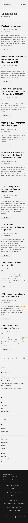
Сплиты (3, 448)
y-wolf (4, 29)
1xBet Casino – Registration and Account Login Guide (12, 227)
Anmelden (3, 456)
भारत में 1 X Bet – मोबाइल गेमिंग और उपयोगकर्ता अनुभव (11, 388)
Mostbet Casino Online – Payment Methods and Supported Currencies (12, 155)
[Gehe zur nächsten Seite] (24, 361)
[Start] (1, 16)
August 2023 (4, 417)
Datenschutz (9, 517)
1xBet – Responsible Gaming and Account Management (10, 189)
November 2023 (4, 411)
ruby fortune (4, 439)
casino (2, 434)
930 (24, 358)
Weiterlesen (6, 49)
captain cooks (4, 431)
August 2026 (4, 405)
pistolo (2, 436)
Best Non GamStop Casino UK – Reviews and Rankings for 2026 (13, 59)
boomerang (3, 428)
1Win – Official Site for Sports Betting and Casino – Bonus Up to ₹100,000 (13, 91)
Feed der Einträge (5, 458)
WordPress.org (4, 461)
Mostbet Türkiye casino (12, 26)
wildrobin (3, 445)
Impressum (21, 517)
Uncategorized (7, 16)
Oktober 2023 (4, 414)
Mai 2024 (3, 408)
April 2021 (3, 419)
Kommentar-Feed (5, 459)
